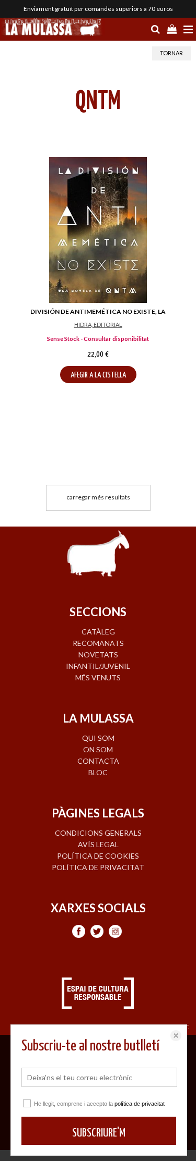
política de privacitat (139, 1104)
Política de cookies (98, 855)
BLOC (98, 772)
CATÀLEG (98, 631)
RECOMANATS (98, 643)
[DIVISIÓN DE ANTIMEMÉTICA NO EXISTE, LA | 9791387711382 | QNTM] (98, 230)
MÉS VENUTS (98, 677)
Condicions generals (98, 832)
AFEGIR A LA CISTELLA (98, 375)
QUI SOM (98, 738)
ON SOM (98, 749)
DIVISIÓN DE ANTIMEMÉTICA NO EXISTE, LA (98, 311)
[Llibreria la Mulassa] (52, 28)
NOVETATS (98, 654)
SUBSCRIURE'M (98, 1133)
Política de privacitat (98, 867)
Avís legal (98, 844)
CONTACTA (98, 760)
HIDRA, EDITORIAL (98, 324)
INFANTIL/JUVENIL (98, 666)
